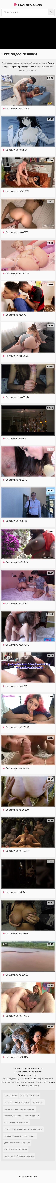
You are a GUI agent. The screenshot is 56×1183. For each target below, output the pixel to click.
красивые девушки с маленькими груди (23, 1129)
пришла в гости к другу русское (19, 1109)
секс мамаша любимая (15, 1149)
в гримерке (38, 1102)
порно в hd (30, 1078)
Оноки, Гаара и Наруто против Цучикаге (28, 65)
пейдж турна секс (12, 1115)
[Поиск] (51, 12)
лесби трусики (32, 1115)
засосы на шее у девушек (16, 1102)
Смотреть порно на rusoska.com (28, 1068)
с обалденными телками (16, 1122)
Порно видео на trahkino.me (28, 1071)
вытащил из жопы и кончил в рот (20, 1136)
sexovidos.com (29, 4)
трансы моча (10, 1095)
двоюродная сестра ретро (17, 1142)
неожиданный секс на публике (19, 1156)
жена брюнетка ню (30, 1095)
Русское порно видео (28, 1075)
